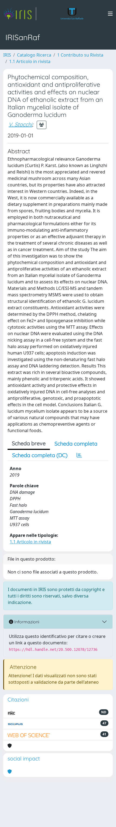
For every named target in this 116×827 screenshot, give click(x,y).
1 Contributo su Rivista (80, 55)
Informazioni (26, 621)
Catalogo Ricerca (34, 55)
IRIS (7, 55)
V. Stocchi (20, 124)
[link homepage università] (72, 13)
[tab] (79, 455)
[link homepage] (19, 13)
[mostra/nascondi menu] (110, 13)
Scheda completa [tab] (75, 443)
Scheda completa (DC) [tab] (39, 455)
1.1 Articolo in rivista (29, 61)
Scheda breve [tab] (29, 443)
